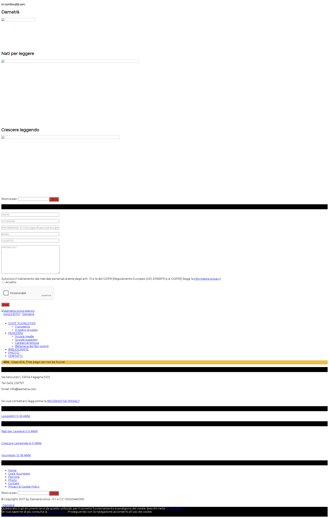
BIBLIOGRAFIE (18, 349)
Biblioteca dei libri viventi (32, 346)
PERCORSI (15, 333)
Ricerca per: (9, 199)
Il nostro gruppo (26, 330)
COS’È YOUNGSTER (21, 323)
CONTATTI (15, 356)
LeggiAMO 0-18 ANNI (15, 416)
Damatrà (28, 314)
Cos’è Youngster (19, 473)
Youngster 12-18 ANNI (16, 455)
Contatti (13, 483)
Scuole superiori (26, 339)
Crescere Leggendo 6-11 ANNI (21, 443)
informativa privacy (207, 278)
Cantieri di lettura (27, 343)
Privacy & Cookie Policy (24, 486)
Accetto (6, 515)
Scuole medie (24, 336)
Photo (12, 480)
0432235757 (11, 314)
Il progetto (22, 326)
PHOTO (13, 352)
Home (12, 470)
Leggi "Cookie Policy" (26, 515)
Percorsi (13, 477)
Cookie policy (175, 508)
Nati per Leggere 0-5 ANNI (19, 431)
